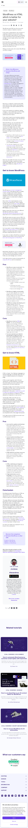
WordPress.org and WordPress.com (12, 213)
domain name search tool (11, 229)
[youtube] (16, 795)
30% (9, 201)
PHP (18, 321)
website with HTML (19, 411)
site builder (22, 519)
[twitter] (12, 795)
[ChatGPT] (11, 25)
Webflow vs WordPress (10, 543)
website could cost (13, 485)
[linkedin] (2, 795)
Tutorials (5, 10)
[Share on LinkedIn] (16, 608)
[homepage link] (2, 2)
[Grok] (19, 25)
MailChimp (14, 149)
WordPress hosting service (13, 344)
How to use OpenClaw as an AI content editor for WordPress (14, 693)
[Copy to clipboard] (9, 608)
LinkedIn (14, 594)
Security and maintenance (19, 726)
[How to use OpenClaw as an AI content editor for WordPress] (14, 680)
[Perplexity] (21, 25)
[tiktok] (22, 795)
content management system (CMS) (12, 190)
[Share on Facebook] (14, 608)
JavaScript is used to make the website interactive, (14, 391)
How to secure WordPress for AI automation (14, 729)
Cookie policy (20, 814)
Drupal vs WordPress (9, 540)
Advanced (19, 690)
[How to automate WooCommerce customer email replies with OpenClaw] (14, 644)
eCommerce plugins (19, 141)
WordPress (11, 10)
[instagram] (9, 795)
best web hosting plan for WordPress (12, 237)
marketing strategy (11, 145)
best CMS (16, 203)
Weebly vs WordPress (9, 541)
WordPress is (7, 83)
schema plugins (10, 447)
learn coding (9, 480)
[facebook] (5, 795)
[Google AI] (16, 25)
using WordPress (7, 260)
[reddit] (19, 795)
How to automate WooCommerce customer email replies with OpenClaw (14, 657)
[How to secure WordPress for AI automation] (14, 716)
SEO (21, 288)
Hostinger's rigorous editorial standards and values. (14, 551)
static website (20, 407)
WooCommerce (19, 654)
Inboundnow (9, 157)
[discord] (26, 795)
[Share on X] (12, 608)
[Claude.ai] (14, 25)
